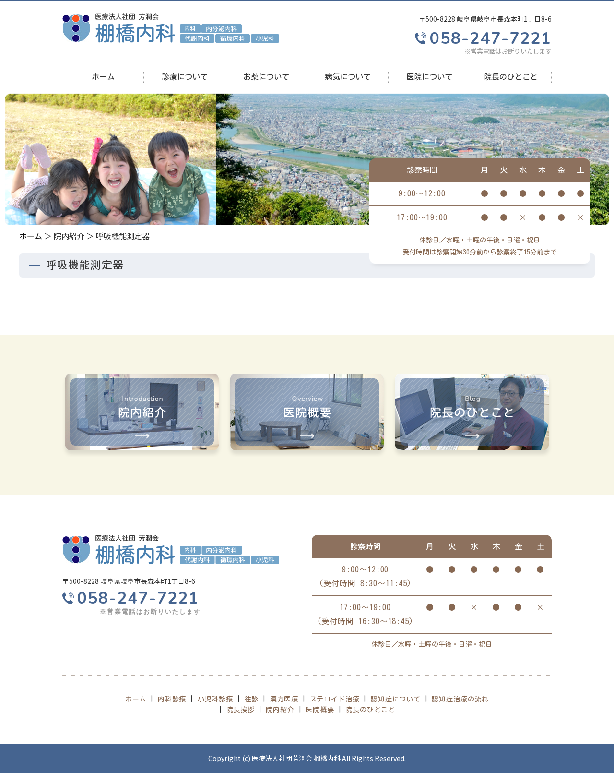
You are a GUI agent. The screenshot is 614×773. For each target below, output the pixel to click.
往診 (252, 699)
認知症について (396, 699)
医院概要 (320, 709)
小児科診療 (215, 699)
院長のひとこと (511, 77)
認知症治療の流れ (460, 699)
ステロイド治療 (335, 699)
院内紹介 (280, 709)
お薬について (266, 77)
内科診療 (172, 699)
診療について (185, 77)
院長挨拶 (240, 709)
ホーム (103, 77)
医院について (429, 77)
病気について (348, 77)
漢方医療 (284, 699)
